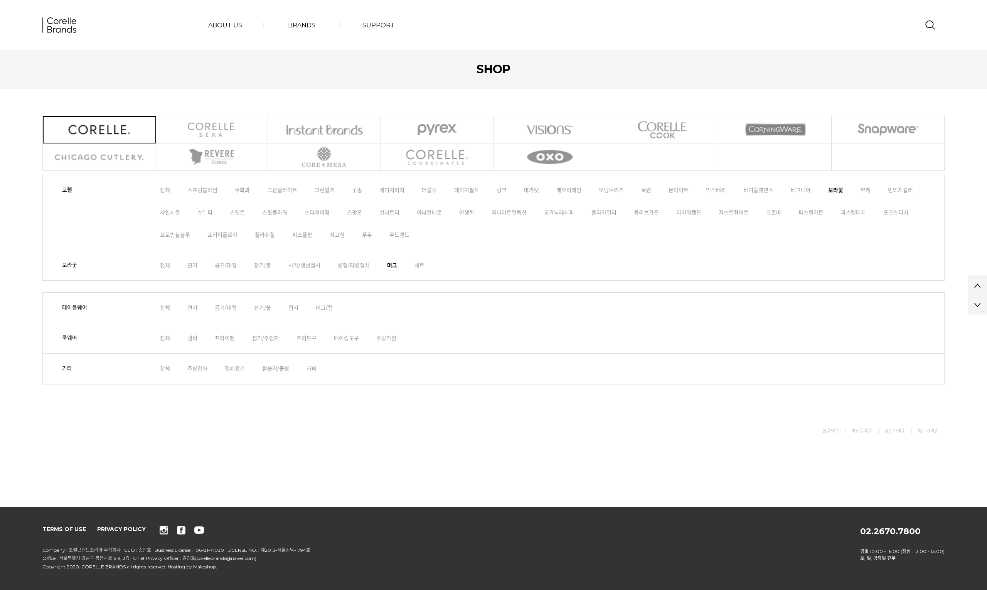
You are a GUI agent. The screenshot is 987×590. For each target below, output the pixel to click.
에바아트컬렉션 (509, 212)
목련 (646, 190)
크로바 (773, 212)
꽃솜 (357, 190)
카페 (312, 368)
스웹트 (237, 212)
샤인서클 (170, 212)
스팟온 (354, 212)
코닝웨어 (775, 129)
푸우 (367, 234)
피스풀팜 (302, 234)
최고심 (337, 234)
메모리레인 (568, 190)
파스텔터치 (853, 212)
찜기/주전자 (265, 338)
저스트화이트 (734, 212)
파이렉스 (437, 129)
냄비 (192, 338)
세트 (419, 265)
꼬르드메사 (324, 157)
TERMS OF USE (64, 529)
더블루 (429, 190)
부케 (866, 190)
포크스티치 (895, 212)
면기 (192, 265)
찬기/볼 (262, 265)
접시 (293, 307)
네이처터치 (391, 190)
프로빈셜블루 (175, 234)
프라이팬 (225, 338)
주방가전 (386, 338)
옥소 (550, 157)
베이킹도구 (346, 338)
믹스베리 (716, 190)
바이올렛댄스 (758, 190)
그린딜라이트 (282, 190)
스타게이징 (317, 212)
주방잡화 (197, 368)
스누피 (204, 212)
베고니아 (801, 190)
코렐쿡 (662, 129)
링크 (502, 190)
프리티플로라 (222, 234)
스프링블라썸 (202, 190)
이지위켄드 (688, 212)
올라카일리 (603, 212)
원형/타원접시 (354, 265)
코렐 (99, 129)
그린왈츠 (325, 190)
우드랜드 (399, 234)
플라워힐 (265, 234)
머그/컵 (324, 307)
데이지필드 (466, 190)
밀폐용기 (235, 368)
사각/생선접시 (304, 265)
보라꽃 (835, 190)
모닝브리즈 (611, 190)
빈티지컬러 (900, 190)
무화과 (242, 190)
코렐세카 (212, 129)
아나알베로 (429, 212)
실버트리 (389, 212)
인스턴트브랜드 (324, 129)
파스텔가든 (811, 212)
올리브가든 (646, 212)
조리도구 (306, 338)
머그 (392, 265)
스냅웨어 (888, 129)
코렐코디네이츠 (437, 157)
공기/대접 (226, 265)
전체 (165, 190)
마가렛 (531, 190)
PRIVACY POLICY (121, 529)
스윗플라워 (274, 212)
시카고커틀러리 (99, 157)
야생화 (466, 212)
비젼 (550, 129)
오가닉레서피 (559, 212)
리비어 (212, 157)
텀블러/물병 (275, 368)
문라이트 (679, 190)
